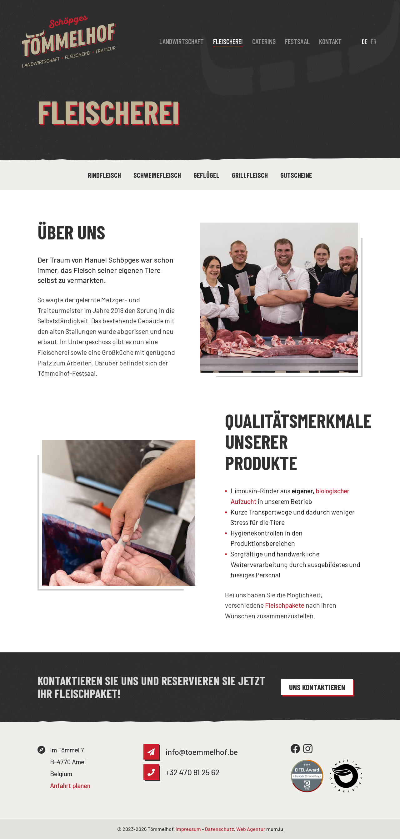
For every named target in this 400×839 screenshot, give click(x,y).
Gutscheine (296, 175)
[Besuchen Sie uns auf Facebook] (295, 748)
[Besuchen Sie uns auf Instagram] (307, 748)
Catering (264, 41)
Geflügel (206, 175)
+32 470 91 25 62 (192, 772)
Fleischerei (228, 41)
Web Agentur (250, 829)
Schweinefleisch (157, 175)
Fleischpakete (284, 605)
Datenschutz (219, 829)
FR (374, 41)
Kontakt (330, 41)
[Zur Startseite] (69, 42)
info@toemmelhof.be (201, 751)
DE (365, 41)
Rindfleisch (104, 175)
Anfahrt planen (70, 785)
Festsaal (297, 41)
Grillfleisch (250, 175)
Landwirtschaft (181, 41)
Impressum (188, 829)
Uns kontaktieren (317, 687)
